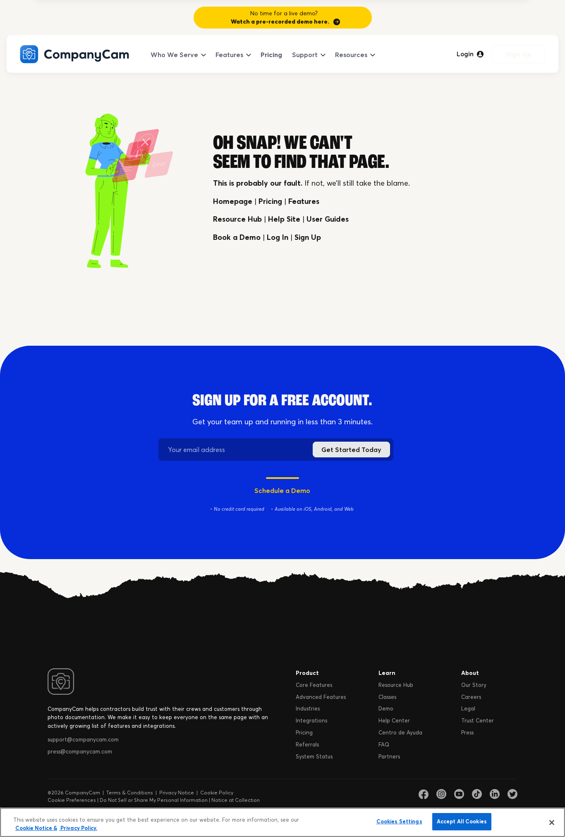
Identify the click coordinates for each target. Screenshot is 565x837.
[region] (282, 822)
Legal (468, 708)
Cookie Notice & (36, 828)
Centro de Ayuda (400, 732)
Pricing (271, 54)
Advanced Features (321, 697)
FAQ (383, 744)
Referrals (307, 744)
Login (465, 54)
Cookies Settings (399, 821)
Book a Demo (237, 237)
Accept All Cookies (462, 821)
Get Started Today (351, 449)
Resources (351, 54)
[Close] (552, 822)
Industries (308, 708)
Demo (385, 708)
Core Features (314, 685)
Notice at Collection (235, 800)
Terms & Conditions (129, 792)
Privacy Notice (176, 792)
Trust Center (477, 720)
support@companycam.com (83, 739)
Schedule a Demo (282, 490)
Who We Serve (174, 54)
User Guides (327, 219)
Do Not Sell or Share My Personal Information (154, 800)
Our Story (473, 685)
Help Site (284, 219)
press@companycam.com (80, 751)
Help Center (394, 720)
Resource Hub (237, 219)
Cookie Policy (216, 792)
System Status (314, 756)
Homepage (232, 201)
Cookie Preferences (72, 800)
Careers (471, 697)
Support (305, 54)
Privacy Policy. (78, 828)
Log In (277, 237)
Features (229, 54)
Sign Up (518, 54)
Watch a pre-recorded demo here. (280, 21)
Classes (387, 697)
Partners (389, 756)
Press (467, 732)
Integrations (311, 720)
